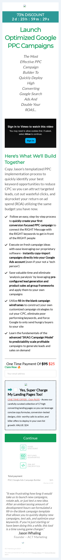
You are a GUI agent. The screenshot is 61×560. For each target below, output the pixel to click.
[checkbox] (15, 390)
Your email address (16, 373)
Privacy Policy (37, 552)
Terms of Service (50, 552)
